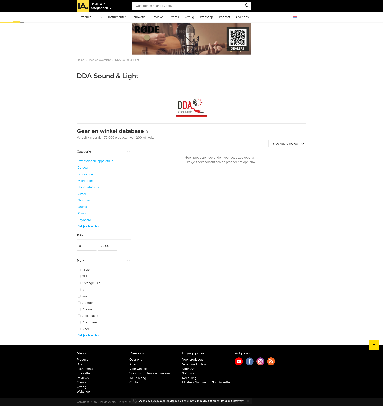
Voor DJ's (188, 369)
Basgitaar (84, 200)
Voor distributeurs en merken (149, 373)
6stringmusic (91, 283)
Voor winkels (138, 369)
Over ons (242, 17)
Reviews (157, 17)
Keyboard (84, 220)
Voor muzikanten (194, 364)
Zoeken (247, 6)
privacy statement (232, 400)
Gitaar (82, 194)
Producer (86, 17)
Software (188, 373)
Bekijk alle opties (88, 226)
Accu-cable (90, 316)
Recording (189, 378)
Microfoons (85, 181)
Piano (82, 213)
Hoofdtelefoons (89, 187)
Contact (134, 382)
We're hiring (137, 378)
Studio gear (86, 174)
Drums (82, 207)
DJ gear (83, 168)
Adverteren (137, 364)
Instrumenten (117, 17)
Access (87, 309)
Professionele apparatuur (95, 161)
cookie (212, 400)
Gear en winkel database (112, 131)
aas (84, 296)
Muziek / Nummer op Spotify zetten (207, 382)
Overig (189, 17)
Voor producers (192, 360)
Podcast (224, 17)
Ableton (88, 303)
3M (84, 276)
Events (174, 17)
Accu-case (89, 322)
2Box (86, 270)
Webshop (206, 17)
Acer (85, 329)
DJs (79, 364)
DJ (100, 17)
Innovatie (139, 17)
